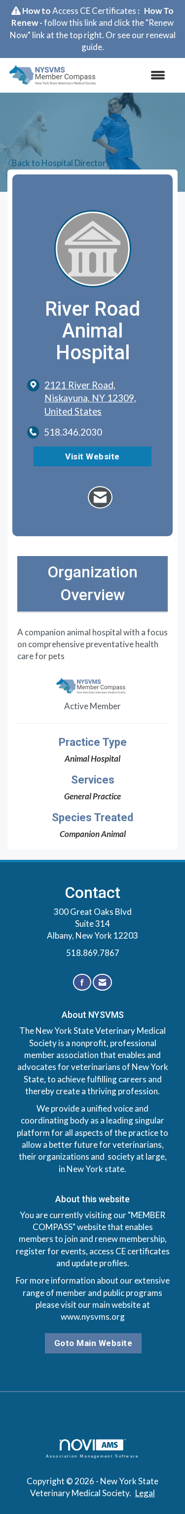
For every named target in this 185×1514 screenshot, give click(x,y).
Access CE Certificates (94, 10)
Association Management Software (92, 1456)
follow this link (70, 22)
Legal (145, 1493)
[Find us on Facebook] (82, 982)
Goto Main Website (93, 1343)
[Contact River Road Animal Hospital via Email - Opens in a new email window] (100, 497)
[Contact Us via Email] (102, 982)
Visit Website (92, 456)
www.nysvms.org (93, 1316)
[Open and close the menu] (138, 75)
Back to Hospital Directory (61, 163)
